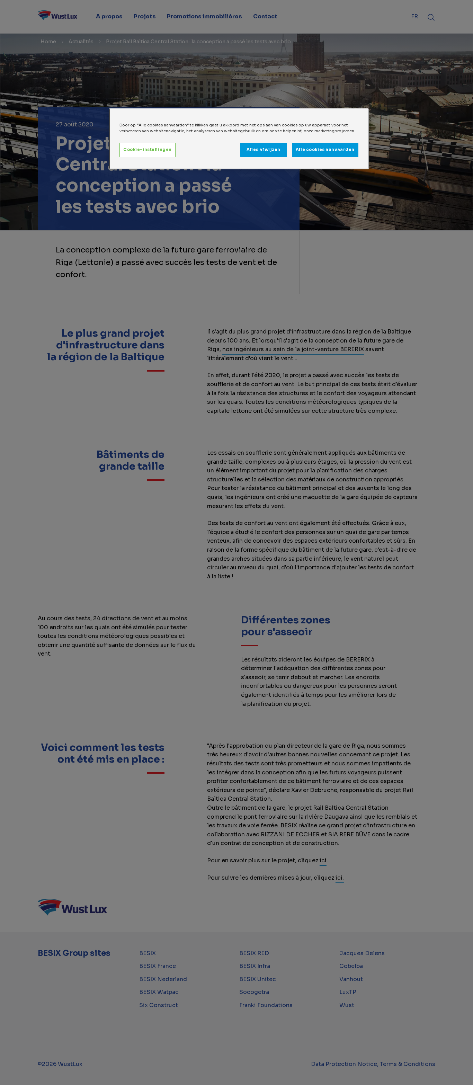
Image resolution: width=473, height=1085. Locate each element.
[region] (239, 138)
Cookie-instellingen (147, 149)
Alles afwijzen (263, 149)
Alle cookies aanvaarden (325, 149)
